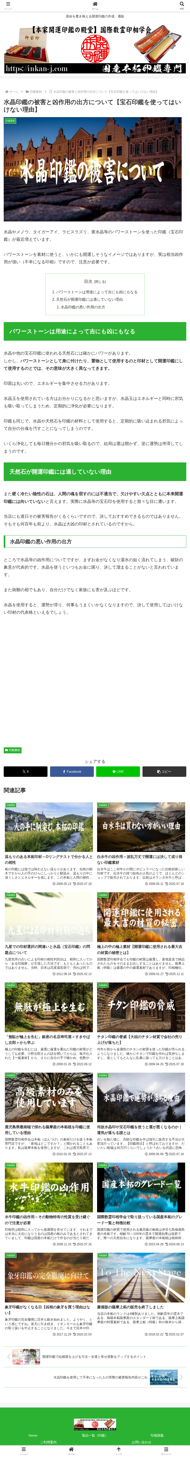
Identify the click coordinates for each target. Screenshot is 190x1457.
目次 (88, 281)
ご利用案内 (48, 1442)
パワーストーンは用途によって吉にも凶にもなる (97, 292)
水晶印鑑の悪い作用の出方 (83, 307)
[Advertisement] (95, 683)
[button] (164, 771)
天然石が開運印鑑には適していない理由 (89, 299)
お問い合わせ (141, 1442)
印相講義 (157, 1435)
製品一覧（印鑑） (95, 1435)
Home (32, 1435)
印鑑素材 (14, 750)
